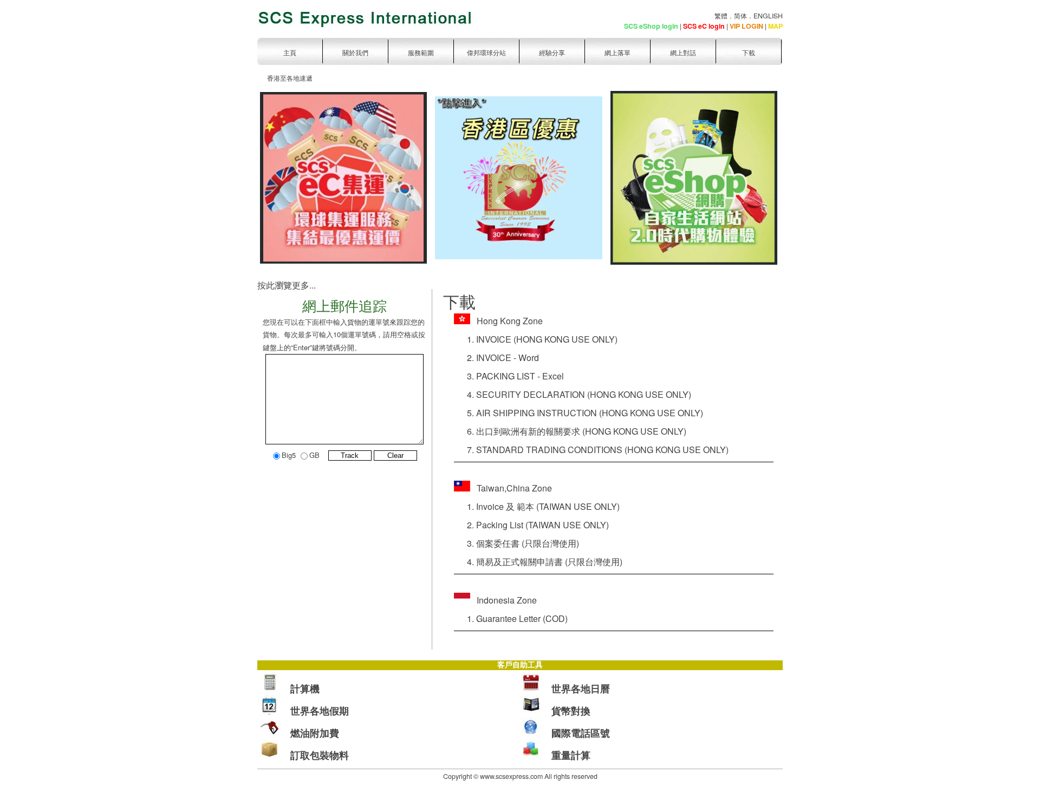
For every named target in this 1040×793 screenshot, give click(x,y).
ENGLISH (768, 16)
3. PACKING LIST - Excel (509, 376)
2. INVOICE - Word (496, 357)
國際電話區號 (580, 733)
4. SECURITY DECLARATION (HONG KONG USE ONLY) (572, 394)
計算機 (305, 688)
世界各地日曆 (580, 688)
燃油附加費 (314, 733)
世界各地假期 (319, 711)
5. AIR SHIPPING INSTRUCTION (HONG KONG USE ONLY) (578, 413)
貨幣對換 (570, 711)
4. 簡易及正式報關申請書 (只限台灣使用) (538, 561)
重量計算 (570, 755)
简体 (740, 16)
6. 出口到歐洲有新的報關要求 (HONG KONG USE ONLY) (570, 431)
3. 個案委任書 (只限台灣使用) (516, 543)
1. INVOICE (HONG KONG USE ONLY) (536, 339)
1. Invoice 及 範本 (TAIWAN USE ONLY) (537, 506)
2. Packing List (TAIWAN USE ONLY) (531, 525)
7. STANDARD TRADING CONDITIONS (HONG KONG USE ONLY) (591, 449)
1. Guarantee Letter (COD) (511, 618)
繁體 (720, 16)
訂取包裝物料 (319, 755)
